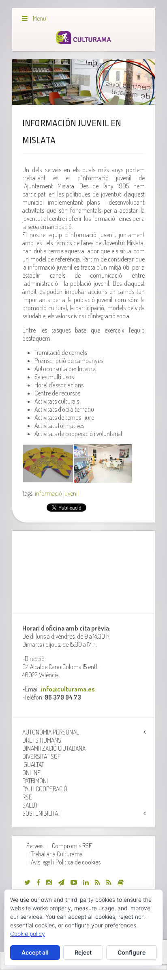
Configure (132, 952)
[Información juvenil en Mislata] (83, 82)
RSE (27, 797)
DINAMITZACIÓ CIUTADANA (54, 748)
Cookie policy (27, 933)
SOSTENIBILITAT (41, 813)
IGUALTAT (33, 764)
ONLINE (31, 773)
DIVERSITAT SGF (41, 756)
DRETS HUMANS (41, 740)
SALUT (30, 805)
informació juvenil (57, 493)
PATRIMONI (35, 781)
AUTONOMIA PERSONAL (50, 732)
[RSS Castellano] (108, 882)
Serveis (34, 846)
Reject (83, 952)
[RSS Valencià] (97, 882)
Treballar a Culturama (57, 854)
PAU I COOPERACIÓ (44, 789)
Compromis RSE (72, 846)
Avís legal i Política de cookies (66, 862)
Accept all (35, 952)
